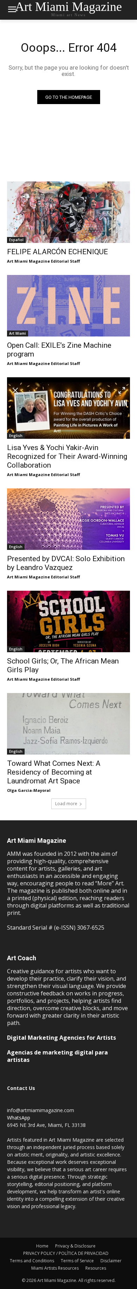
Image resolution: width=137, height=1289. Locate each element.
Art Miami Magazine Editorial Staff (43, 261)
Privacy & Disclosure (75, 1246)
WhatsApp (18, 1117)
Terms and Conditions (32, 1261)
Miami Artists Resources (55, 1268)
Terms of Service (77, 1261)
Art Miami (17, 333)
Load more (66, 804)
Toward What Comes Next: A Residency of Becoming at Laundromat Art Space (53, 772)
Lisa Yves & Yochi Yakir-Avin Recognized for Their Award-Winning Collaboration (67, 456)
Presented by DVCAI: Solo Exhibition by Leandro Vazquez (66, 563)
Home (42, 1246)
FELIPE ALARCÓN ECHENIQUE (57, 252)
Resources (95, 1268)
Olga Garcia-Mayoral (29, 790)
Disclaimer (111, 1261)
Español (16, 239)
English (15, 435)
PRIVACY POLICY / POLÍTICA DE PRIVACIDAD (66, 1253)
